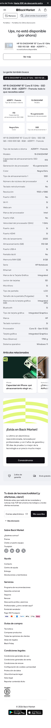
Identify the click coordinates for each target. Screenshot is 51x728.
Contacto (8, 564)
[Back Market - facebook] (18, 551)
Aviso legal (8, 678)
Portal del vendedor (12, 609)
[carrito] (45, 10)
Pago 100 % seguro (12, 613)
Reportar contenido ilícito (14, 681)
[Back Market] (25, 10)
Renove (7, 598)
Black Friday (9, 643)
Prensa (7, 539)
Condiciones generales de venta (17, 659)
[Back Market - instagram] (6, 551)
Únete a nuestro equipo (14, 543)
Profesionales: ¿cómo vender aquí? (18, 605)
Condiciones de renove (13, 663)
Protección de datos (12, 670)
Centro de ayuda (11, 567)
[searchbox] (36, 15)
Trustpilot (8, 546)
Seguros (7, 594)
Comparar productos (13, 632)
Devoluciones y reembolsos (15, 575)
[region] (25, 375)
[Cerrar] (48, 3)
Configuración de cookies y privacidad (20, 667)
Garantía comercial (12, 591)
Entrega (7, 571)
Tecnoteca (8, 629)
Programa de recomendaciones (17, 587)
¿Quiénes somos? (11, 535)
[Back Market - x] (23, 551)
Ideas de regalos (11, 640)
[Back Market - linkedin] (12, 551)
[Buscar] (22, 16)
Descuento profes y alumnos (16, 602)
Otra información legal (13, 674)
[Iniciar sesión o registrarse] (39, 10)
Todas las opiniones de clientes (17, 636)
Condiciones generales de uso (16, 656)
